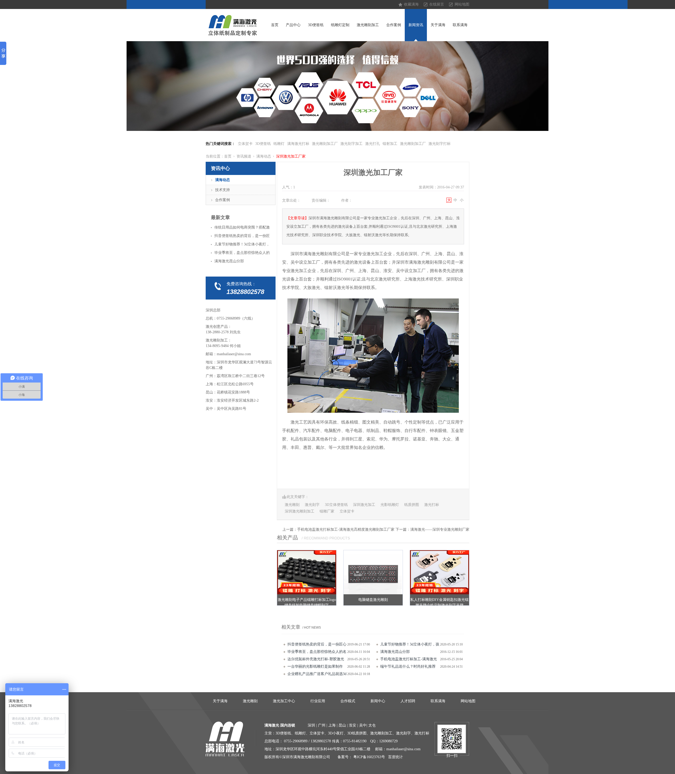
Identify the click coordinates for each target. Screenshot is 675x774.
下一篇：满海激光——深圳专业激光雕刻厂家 (432, 529)
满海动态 (263, 156)
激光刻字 (312, 505)
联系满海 (460, 25)
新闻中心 (377, 701)
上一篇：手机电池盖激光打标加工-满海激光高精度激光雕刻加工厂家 (338, 529)
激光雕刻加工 (368, 25)
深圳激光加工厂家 (291, 156)
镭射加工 (390, 144)
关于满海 (438, 25)
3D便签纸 (316, 25)
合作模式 (347, 701)
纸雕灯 (279, 144)
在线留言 (436, 4)
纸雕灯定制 (340, 25)
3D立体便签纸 (336, 505)
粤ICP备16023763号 (369, 757)
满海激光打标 (298, 144)
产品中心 (293, 25)
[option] (337, 86)
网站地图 (462, 4)
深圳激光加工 (364, 505)
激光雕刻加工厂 (325, 144)
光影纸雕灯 (389, 505)
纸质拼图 (411, 505)
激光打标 (431, 505)
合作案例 (393, 25)
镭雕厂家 (327, 511)
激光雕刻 (292, 505)
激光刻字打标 (439, 144)
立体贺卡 (245, 144)
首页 (274, 25)
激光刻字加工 (351, 144)
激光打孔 (372, 144)
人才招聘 (408, 701)
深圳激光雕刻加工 (299, 511)
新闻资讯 (415, 25)
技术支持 (222, 190)
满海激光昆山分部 (395, 652)
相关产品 (287, 537)
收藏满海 (411, 4)
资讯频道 (244, 156)
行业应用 (317, 701)
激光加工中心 (284, 701)
